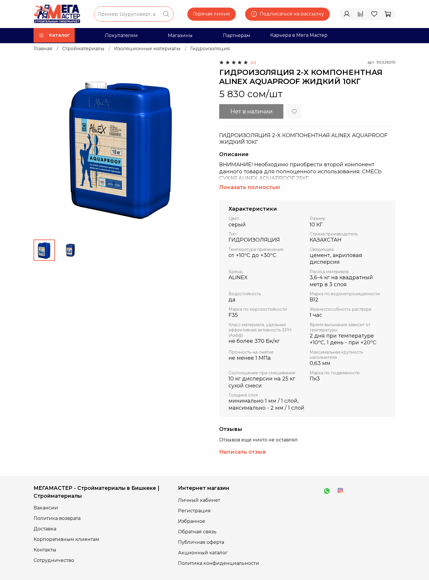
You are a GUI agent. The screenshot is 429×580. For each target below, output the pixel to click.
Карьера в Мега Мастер (298, 35)
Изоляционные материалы (147, 48)
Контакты (45, 550)
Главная (43, 48)
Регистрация (194, 510)
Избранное (191, 521)
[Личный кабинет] (346, 14)
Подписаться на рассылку (292, 14)
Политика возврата (57, 518)
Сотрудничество (54, 560)
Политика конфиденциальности (218, 563)
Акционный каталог (203, 552)
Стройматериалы (83, 48)
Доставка (45, 529)
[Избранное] (374, 14)
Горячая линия (211, 14)
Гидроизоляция (210, 48)
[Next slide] (200, 147)
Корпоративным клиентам (66, 539)
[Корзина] (388, 14)
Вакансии (46, 508)
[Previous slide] (43, 147)
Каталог (59, 35)
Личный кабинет (199, 500)
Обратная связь (197, 531)
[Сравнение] (360, 14)
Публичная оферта (201, 542)
